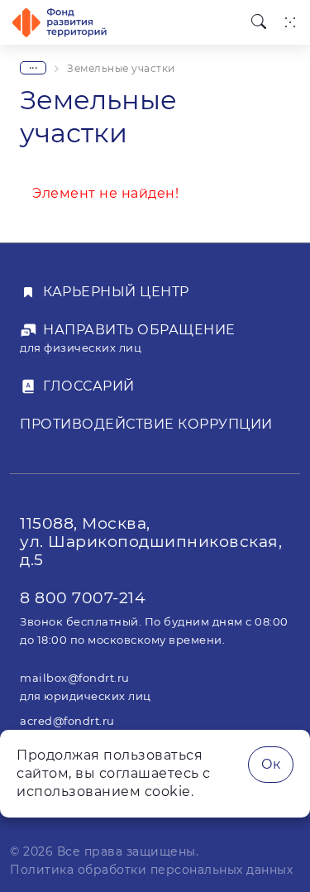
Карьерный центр (116, 292)
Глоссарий (89, 386)
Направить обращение (139, 330)
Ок (270, 764)
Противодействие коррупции (146, 424)
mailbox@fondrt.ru (75, 678)
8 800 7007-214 (82, 597)
